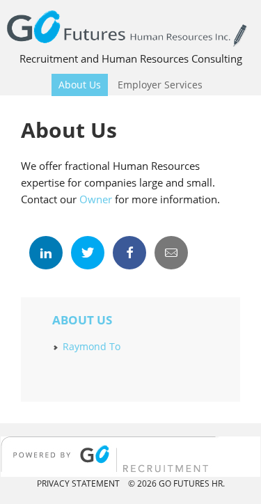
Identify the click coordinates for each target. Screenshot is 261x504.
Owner (95, 199)
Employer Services (157, 84)
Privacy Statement (78, 483)
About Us (76, 84)
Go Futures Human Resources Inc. (130, 27)
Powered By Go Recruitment (130, 456)
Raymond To (91, 346)
